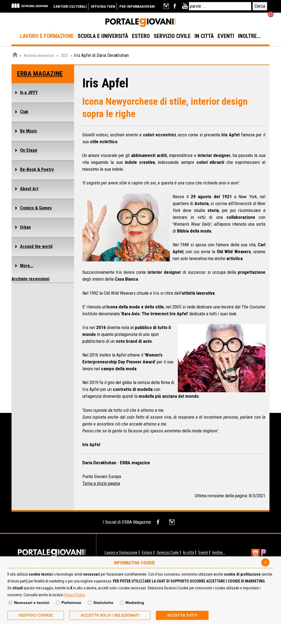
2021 (64, 55)
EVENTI (226, 36)
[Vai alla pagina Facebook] (175, 6)
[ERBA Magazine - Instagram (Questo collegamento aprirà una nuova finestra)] (172, 522)
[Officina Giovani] (30, 5)
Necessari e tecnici (31, 602)
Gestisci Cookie (36, 615)
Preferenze (71, 602)
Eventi (203, 552)
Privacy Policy (74, 595)
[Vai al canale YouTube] (184, 6)
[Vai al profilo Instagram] (166, 6)
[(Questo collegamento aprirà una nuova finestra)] (265, 554)
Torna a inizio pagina (101, 483)
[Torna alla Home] (52, 553)
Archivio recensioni (39, 55)
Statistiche (103, 602)
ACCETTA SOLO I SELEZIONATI (110, 615)
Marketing (134, 602)
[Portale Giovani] (140, 22)
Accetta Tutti (182, 615)
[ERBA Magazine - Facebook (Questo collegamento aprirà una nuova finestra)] (159, 522)
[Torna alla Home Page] (14, 55)
